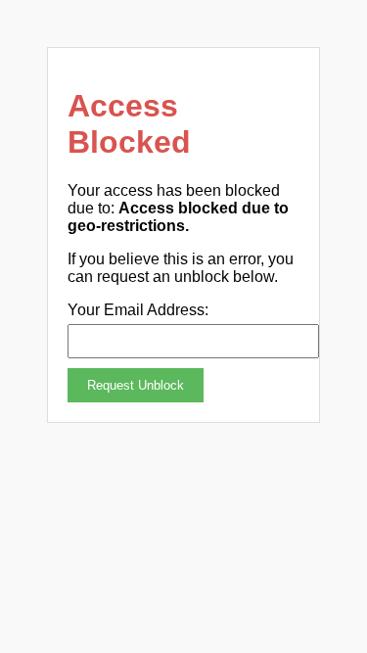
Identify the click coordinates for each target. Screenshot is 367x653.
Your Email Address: (138, 310)
